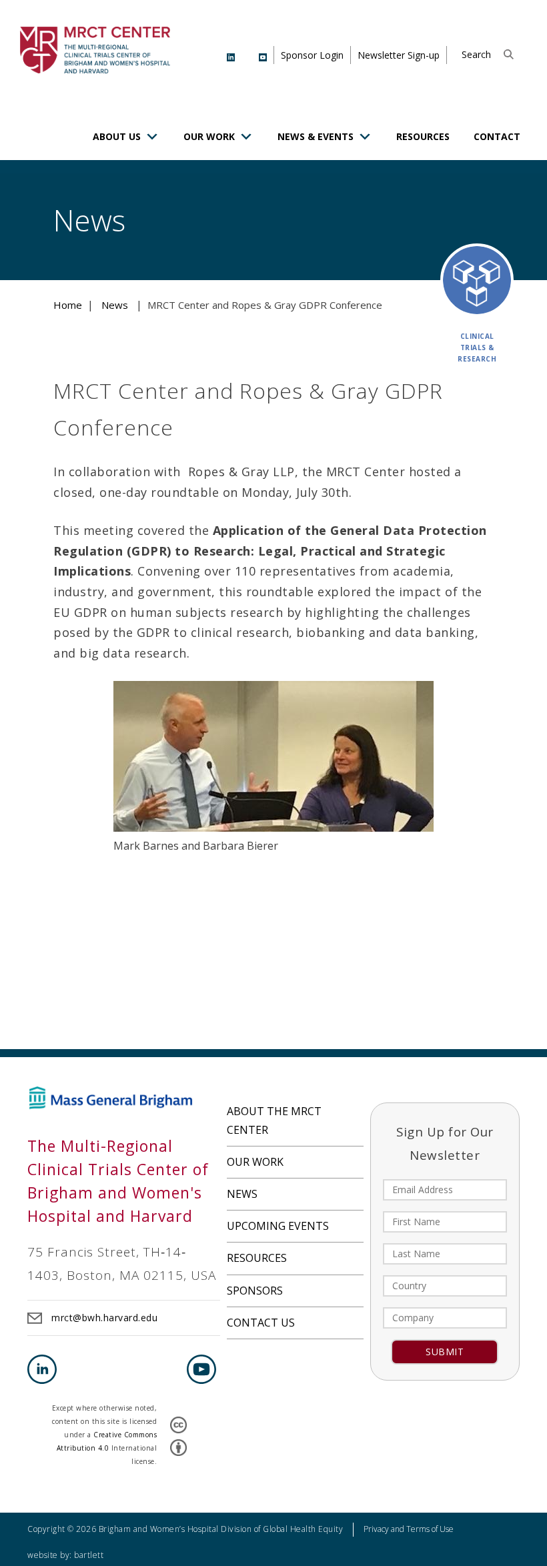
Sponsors (255, 1290)
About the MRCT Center (274, 1120)
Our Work (209, 136)
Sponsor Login (312, 55)
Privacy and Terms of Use (409, 1529)
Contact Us (261, 1322)
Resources (423, 136)
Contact (497, 136)
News (242, 1194)
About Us (117, 136)
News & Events (316, 136)
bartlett (88, 1555)
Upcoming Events (278, 1226)
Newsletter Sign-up (399, 55)
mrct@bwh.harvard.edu (104, 1317)
